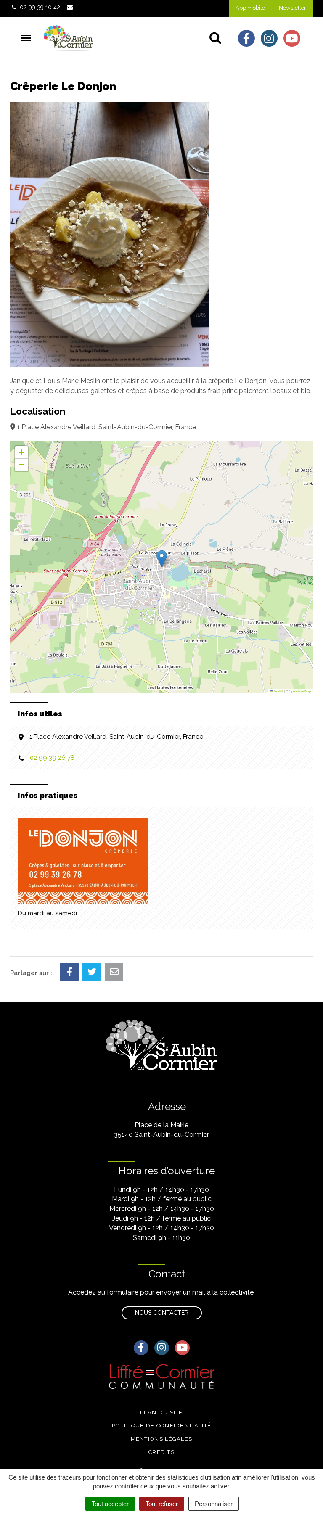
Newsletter (292, 8)
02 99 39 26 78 (52, 757)
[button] (161, 558)
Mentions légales (162, 1439)
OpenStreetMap (300, 691)
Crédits (161, 1452)
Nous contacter (161, 1312)
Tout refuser (162, 1503)
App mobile (250, 8)
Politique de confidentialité (161, 1425)
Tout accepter (110, 1503)
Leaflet (278, 691)
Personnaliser (214, 1503)
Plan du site (161, 1412)
